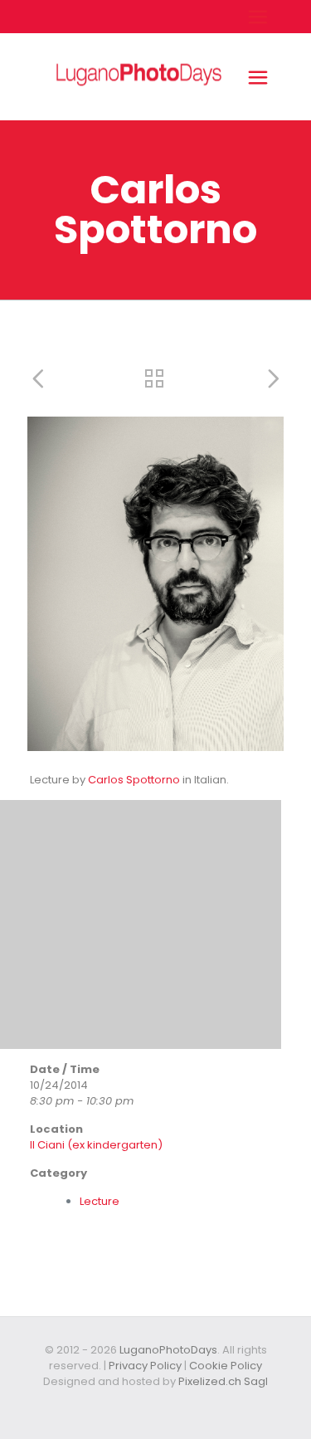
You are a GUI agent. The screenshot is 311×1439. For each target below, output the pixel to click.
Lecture (99, 1201)
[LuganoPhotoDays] (139, 112)
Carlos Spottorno (134, 780)
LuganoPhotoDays (168, 1350)
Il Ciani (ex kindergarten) (96, 1145)
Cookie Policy (225, 1365)
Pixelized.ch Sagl (223, 1381)
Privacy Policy (145, 1365)
